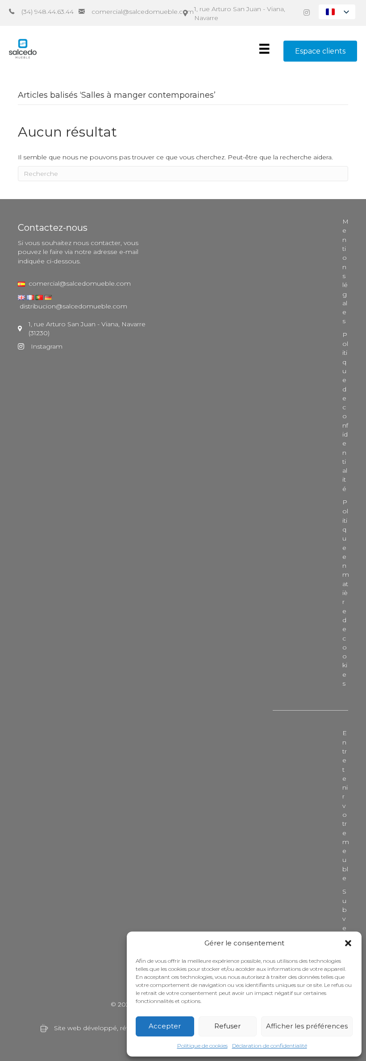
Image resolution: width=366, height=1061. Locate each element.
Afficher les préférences (307, 1026)
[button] (348, 943)
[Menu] (264, 48)
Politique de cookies (202, 1045)
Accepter (165, 1026)
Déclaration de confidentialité (269, 1045)
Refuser (227, 1026)
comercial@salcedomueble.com (78, 283)
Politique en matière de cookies (345, 592)
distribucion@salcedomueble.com (73, 306)
